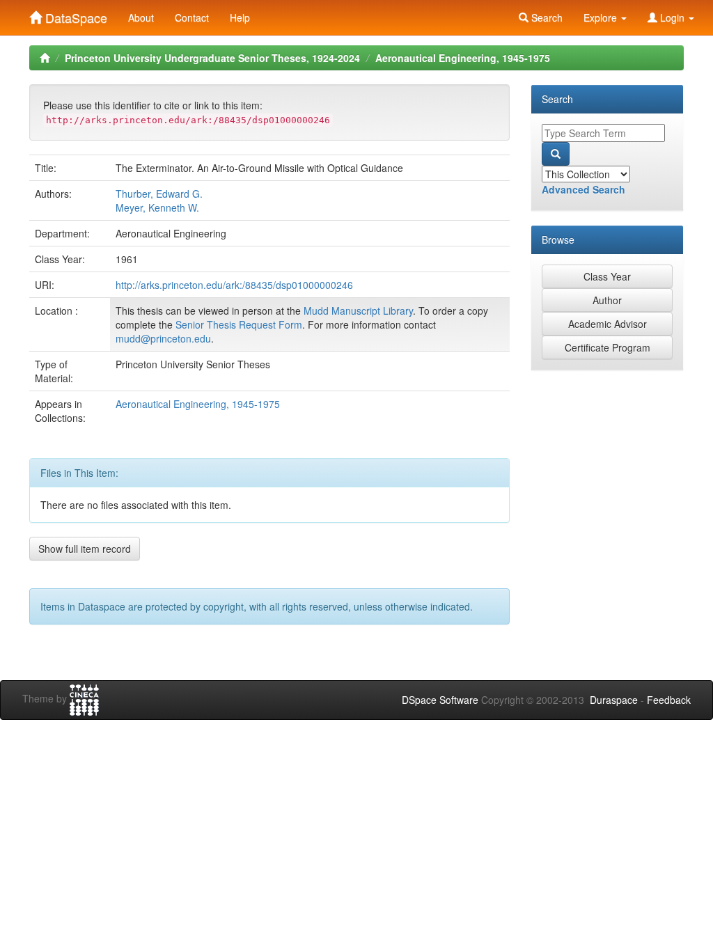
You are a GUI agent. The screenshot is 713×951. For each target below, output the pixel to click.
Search (545, 17)
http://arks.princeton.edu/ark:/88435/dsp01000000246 (234, 285)
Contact (192, 17)
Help (240, 17)
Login (672, 17)
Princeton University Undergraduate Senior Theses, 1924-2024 (212, 58)
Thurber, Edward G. (159, 194)
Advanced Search (583, 189)
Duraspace (614, 700)
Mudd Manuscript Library (358, 310)
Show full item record (84, 549)
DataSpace (74, 14)
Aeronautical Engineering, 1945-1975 (462, 58)
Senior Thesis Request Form (238, 324)
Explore (601, 17)
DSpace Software (440, 700)
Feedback (669, 700)
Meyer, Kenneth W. (157, 207)
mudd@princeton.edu (163, 338)
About (141, 17)
